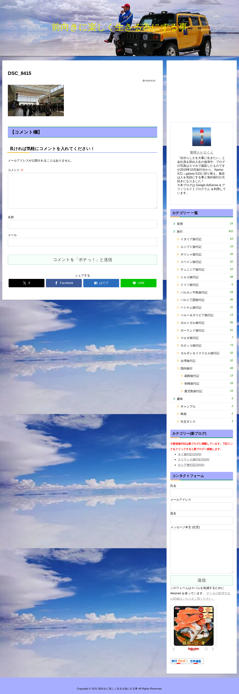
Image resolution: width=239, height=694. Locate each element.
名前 (11, 217)
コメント (16, 170)
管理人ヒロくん (201, 152)
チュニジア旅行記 (207, 269)
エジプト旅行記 (207, 246)
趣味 (205, 398)
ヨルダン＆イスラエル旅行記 (207, 353)
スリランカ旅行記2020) (193, 459)
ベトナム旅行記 (207, 307)
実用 (205, 223)
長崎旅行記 (208, 383)
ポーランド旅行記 (207, 330)
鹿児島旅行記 (208, 391)
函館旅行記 (208, 375)
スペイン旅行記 (207, 261)
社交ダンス (207, 421)
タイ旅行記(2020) (189, 454)
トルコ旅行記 (207, 277)
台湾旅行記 (207, 360)
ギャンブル (207, 406)
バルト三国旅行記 (207, 299)
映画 (207, 413)
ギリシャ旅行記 (207, 254)
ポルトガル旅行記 (207, 322)
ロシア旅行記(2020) (191, 465)
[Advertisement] (201, 92)
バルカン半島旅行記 (207, 292)
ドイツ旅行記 (207, 284)
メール (12, 235)
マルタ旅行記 (207, 337)
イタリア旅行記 (207, 239)
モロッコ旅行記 (207, 345)
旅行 (205, 231)
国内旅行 (207, 368)
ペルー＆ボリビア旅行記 (207, 315)
